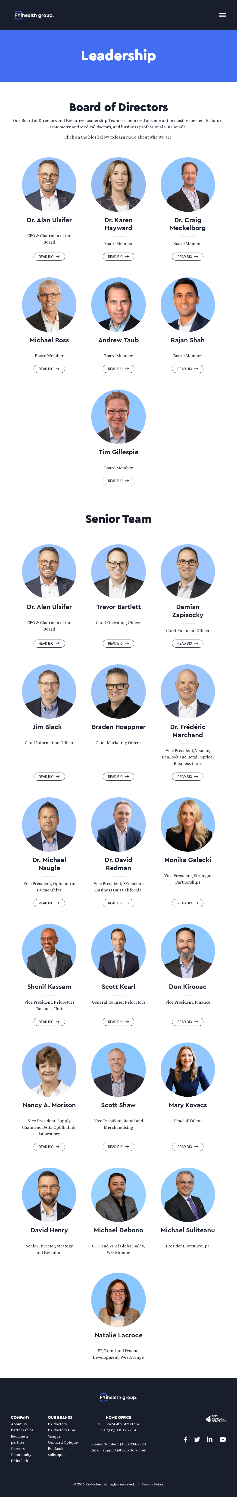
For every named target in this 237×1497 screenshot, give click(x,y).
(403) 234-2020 (133, 1444)
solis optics (57, 1454)
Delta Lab (19, 1460)
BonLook (55, 1448)
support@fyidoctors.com (124, 1450)
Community (21, 1454)
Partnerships (22, 1430)
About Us (19, 1424)
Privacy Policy (153, 1484)
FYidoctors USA (61, 1430)
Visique (54, 1436)
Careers (18, 1448)
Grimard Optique (63, 1442)
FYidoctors (57, 1424)
